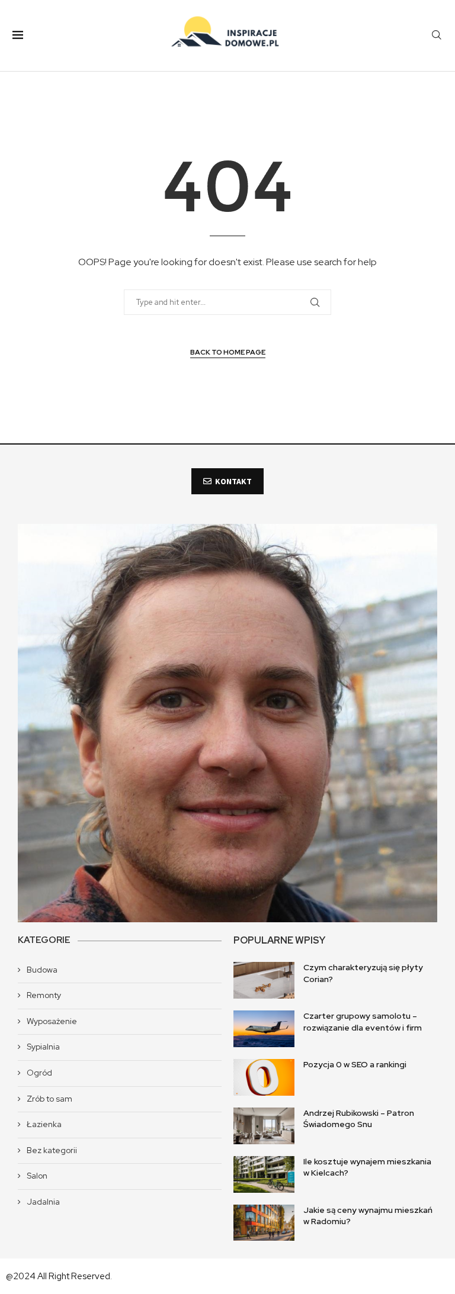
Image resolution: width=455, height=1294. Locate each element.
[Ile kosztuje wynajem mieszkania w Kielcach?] (263, 1174)
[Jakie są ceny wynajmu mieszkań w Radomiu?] (263, 1223)
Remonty (44, 995)
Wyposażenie (52, 1021)
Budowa (42, 969)
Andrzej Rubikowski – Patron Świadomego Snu (358, 1119)
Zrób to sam (49, 1098)
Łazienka (44, 1124)
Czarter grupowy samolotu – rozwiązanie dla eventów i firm (362, 1021)
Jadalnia (43, 1201)
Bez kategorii (52, 1150)
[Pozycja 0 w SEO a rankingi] (263, 1077)
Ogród (39, 1072)
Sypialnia (43, 1046)
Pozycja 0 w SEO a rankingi (354, 1064)
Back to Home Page (227, 352)
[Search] (437, 35)
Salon (37, 1175)
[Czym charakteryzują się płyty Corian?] (263, 980)
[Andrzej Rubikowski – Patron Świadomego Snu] (263, 1126)
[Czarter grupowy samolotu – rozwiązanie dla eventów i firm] (263, 1028)
